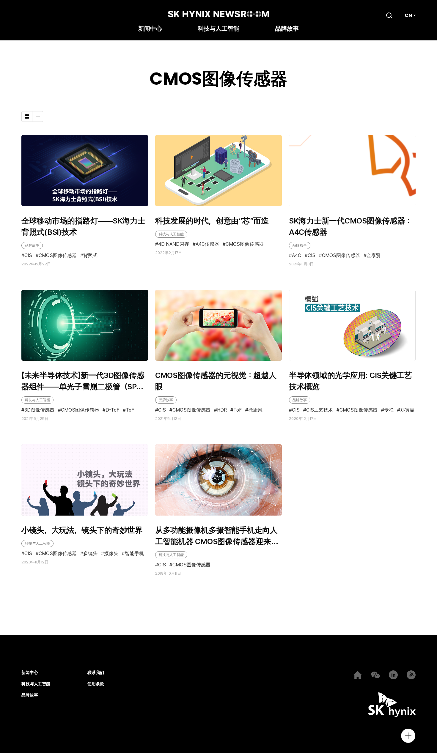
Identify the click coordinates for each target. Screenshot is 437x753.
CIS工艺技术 (319, 410)
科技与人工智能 (218, 29)
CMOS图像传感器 (58, 255)
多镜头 (90, 553)
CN (408, 15)
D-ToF (112, 410)
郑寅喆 (407, 410)
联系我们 (95, 672)
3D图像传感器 (39, 410)
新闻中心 (150, 29)
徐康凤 (255, 410)
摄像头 (111, 553)
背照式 (90, 255)
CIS (28, 255)
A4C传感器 (207, 244)
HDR (222, 410)
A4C (296, 255)
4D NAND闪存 (173, 244)
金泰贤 (374, 255)
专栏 (389, 410)
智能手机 (134, 553)
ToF (130, 410)
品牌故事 (287, 29)
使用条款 (95, 684)
